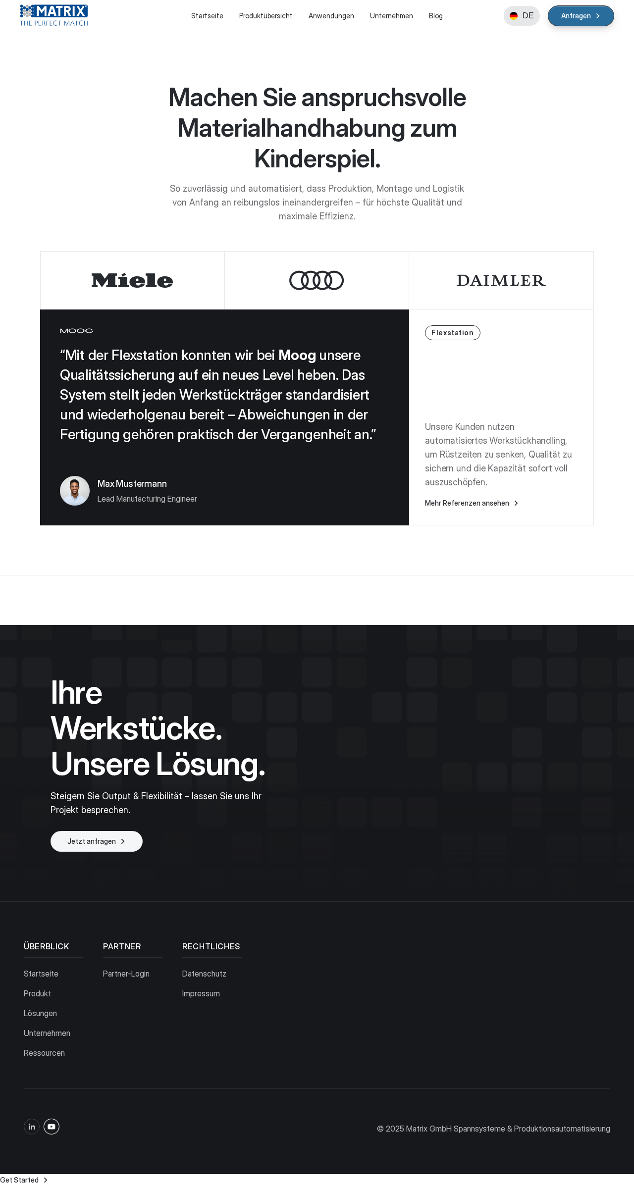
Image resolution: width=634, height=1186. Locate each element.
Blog (436, 15)
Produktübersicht (266, 15)
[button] (522, 16)
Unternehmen (391, 15)
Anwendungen (331, 15)
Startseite (207, 15)
